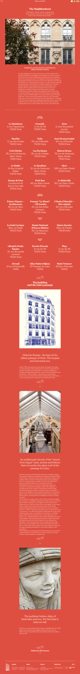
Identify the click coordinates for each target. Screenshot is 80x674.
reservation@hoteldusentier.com (46, 668)
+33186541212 (43, 667)
